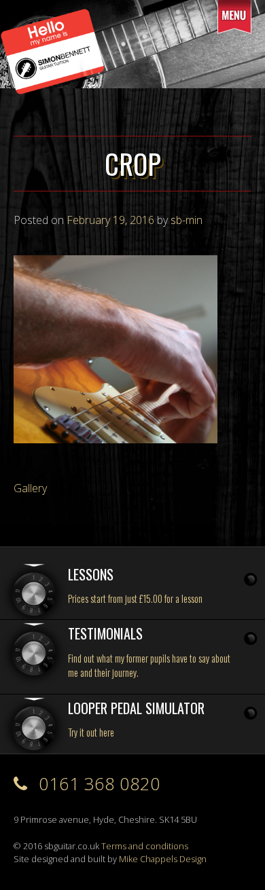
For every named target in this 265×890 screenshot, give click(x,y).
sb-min (186, 219)
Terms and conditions (144, 846)
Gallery (30, 488)
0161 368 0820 (97, 784)
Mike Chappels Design (163, 859)
